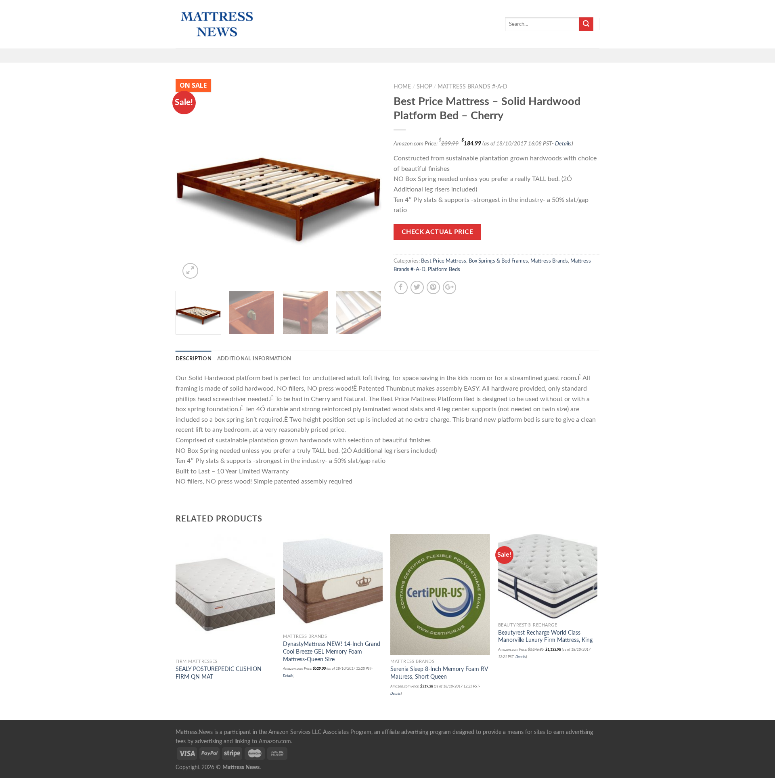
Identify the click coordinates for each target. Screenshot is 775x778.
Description (194, 358)
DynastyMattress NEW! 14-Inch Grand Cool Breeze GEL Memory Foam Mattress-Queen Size (331, 651)
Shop (424, 87)
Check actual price (437, 232)
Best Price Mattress (443, 261)
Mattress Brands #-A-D (472, 87)
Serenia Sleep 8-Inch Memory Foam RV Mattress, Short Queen (439, 673)
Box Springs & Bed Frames (498, 261)
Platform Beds (444, 269)
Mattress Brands (549, 261)
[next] (367, 181)
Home (402, 87)
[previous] (189, 181)
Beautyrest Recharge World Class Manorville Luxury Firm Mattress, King (545, 636)
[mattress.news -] (216, 24)
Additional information (254, 358)
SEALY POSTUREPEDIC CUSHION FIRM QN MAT (219, 673)
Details (563, 144)
